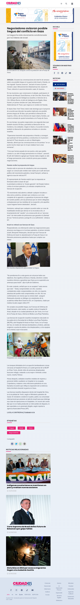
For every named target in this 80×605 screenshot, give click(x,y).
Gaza (30, 428)
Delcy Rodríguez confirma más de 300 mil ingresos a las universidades (72, 128)
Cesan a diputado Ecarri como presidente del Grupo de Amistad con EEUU (71, 98)
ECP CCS (35, 594)
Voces (47, 595)
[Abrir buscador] (66, 4)
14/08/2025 (13, 532)
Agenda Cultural (70, 593)
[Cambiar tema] (61, 4)
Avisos (59, 583)
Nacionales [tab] (60, 88)
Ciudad (70, 586)
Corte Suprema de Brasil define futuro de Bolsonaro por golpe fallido (26, 527)
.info (8, 594)
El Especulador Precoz (60, 588)
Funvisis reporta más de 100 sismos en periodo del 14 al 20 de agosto (70, 144)
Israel (21, 428)
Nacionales (48, 586)
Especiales (59, 593)
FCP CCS (27, 594)
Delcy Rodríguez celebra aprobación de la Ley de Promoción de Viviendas (72, 114)
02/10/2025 (12, 491)
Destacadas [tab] (61, 84)
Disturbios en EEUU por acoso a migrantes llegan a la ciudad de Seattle (26, 569)
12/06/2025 (12, 574)
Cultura (47, 592)
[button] (63, 46)
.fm (16, 594)
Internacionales (49, 589)
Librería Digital (59, 597)
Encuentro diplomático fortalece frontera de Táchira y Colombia (72, 159)
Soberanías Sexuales (71, 598)
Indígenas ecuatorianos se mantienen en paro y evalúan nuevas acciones (26, 486)
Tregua (11, 428)
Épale (21, 594)
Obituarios (59, 600)
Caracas (47, 583)
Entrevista (71, 589)
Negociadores (13, 433)
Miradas (70, 583)
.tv (12, 594)
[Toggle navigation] (71, 3)
